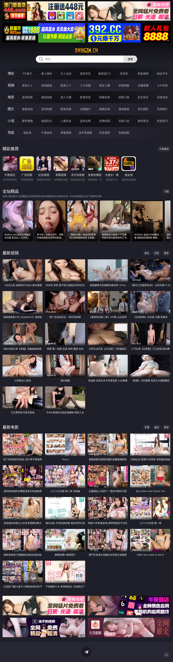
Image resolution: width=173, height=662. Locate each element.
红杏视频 (104, 133)
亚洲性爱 (27, 97)
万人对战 (65, 73)
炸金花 (124, 73)
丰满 (146, 427)
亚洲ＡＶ (27, 85)
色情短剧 (123, 133)
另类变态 (162, 97)
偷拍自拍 (46, 97)
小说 (11, 121)
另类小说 (123, 121)
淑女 (156, 427)
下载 (166, 191)
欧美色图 (65, 109)
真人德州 (46, 73)
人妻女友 (65, 121)
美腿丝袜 (104, 109)
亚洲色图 (46, 109)
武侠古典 (85, 121)
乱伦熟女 (143, 97)
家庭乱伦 (46, 121)
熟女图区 (143, 109)
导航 (11, 132)
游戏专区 (85, 73)
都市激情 (27, 121)
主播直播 (143, 85)
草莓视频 (65, 133)
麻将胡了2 (104, 73)
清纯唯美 (123, 109)
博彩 (11, 73)
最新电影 (11, 427)
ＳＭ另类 (162, 85)
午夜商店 (46, 133)
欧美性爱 (85, 97)
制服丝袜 (104, 97)
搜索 (130, 59)
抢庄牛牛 (162, 73)
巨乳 (156, 253)
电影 (11, 97)
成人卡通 (65, 97)
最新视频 (11, 253)
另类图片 (162, 109)
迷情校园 (104, 121)
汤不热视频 (85, 133)
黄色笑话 (143, 121)
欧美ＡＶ (65, 85)
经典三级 (123, 97)
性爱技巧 (162, 121)
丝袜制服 (123, 85)
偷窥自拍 (27, 109)
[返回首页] (166, 655)
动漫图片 (85, 109)
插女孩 (27, 133)
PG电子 (27, 73)
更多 (166, 253)
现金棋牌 (143, 73)
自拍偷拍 (46, 85)
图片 (11, 109)
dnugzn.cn (86, 50)
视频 (11, 85)
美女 (146, 253)
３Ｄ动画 (85, 85)
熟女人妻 (104, 85)
